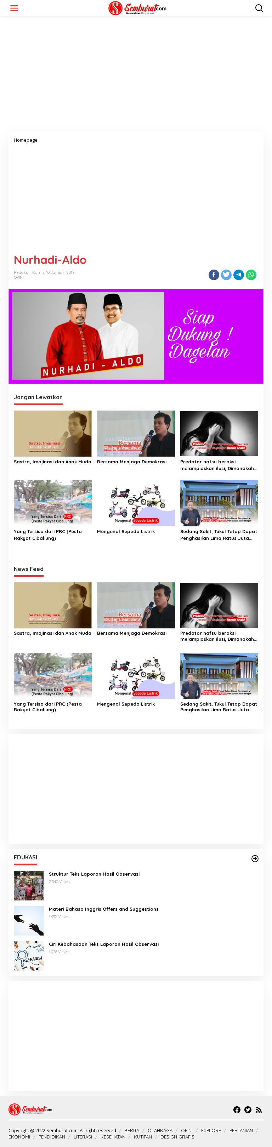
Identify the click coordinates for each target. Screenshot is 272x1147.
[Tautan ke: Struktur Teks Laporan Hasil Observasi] (29, 885)
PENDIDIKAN (52, 1137)
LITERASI (83, 1137)
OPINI (19, 277)
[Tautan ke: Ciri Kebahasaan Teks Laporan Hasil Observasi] (29, 955)
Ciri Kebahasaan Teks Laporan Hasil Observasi (104, 944)
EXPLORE (211, 1130)
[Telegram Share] (238, 275)
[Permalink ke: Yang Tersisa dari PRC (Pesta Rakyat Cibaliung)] (53, 503)
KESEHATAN (113, 1137)
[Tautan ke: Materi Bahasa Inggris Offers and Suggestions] (29, 920)
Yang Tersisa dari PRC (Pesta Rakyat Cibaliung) (48, 535)
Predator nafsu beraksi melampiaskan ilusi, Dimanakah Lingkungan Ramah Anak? (217, 465)
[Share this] (214, 275)
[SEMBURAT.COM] (137, 7)
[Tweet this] (226, 275)
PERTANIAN (241, 1130)
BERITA (131, 1130)
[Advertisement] (136, 76)
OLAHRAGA (160, 1130)
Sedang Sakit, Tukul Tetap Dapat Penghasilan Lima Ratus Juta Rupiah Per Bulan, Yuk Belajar (218, 535)
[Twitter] (248, 1109)
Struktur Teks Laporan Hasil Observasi (94, 874)
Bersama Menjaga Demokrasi (131, 461)
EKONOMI (19, 1137)
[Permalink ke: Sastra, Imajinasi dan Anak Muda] (53, 433)
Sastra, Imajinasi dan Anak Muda (52, 461)
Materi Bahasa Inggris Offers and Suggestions (104, 909)
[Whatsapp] (251, 275)
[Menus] (14, 8)
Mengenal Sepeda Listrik (126, 531)
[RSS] (259, 1109)
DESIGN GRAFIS (177, 1137)
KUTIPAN (143, 1137)
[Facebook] (237, 1109)
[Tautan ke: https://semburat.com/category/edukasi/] (255, 858)
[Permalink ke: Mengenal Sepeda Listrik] (136, 503)
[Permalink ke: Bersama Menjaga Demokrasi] (136, 433)
